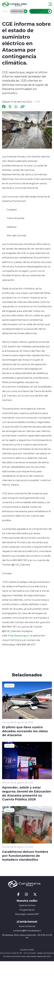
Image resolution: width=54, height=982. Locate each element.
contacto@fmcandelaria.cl (27, 930)
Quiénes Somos (27, 905)
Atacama (9, 685)
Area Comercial (27, 926)
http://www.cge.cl (18, 635)
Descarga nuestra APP (27, 914)
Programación (27, 909)
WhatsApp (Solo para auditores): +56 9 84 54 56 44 (27, 936)
